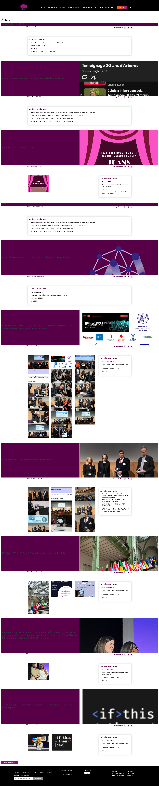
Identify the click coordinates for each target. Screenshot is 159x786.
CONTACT (111, 7)
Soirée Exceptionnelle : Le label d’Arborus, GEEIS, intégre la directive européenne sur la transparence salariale (63, 112)
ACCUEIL (44, 7)
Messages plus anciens (9, 762)
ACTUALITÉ (94, 7)
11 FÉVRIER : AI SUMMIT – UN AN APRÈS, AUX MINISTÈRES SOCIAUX (52, 118)
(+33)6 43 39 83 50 (66, 775)
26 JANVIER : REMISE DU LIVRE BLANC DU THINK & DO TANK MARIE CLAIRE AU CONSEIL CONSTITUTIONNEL (115, 510)
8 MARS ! (34, 49)
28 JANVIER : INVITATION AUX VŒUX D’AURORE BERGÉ (113, 505)
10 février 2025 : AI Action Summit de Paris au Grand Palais (33, 553)
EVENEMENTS (85, 7)
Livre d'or (103, 7)
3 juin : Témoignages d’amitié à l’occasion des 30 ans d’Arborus (49, 43)
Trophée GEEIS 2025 (13, 24)
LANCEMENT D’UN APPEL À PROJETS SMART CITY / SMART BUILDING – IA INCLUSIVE (58, 115)
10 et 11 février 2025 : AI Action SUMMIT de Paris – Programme (49, 52)
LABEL (64, 7)
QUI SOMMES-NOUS (54, 7)
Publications (131, 773)
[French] (131, 7)
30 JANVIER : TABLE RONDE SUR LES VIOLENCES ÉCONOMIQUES (52, 121)
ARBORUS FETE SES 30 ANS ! (40, 46)
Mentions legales (118, 775)
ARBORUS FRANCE (73, 7)
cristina (44, 27)
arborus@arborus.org (67, 773)
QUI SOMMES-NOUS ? (118, 773)
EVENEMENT (130, 771)
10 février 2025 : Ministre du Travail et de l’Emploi (28, 460)
